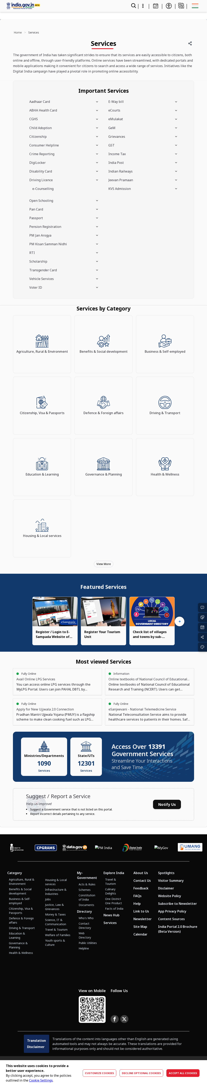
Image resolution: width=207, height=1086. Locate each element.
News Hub (111, 915)
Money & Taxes (55, 914)
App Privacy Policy (172, 911)
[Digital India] (132, 847)
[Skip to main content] (143, 6)
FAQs (137, 896)
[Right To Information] (17, 847)
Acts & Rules (87, 884)
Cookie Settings (41, 1080)
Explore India (114, 873)
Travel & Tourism (56, 929)
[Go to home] (60, 5)
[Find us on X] (124, 1019)
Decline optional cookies (141, 1073)
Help (137, 903)
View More (103, 564)
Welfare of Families (57, 935)
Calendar (140, 934)
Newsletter (142, 919)
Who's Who (86, 918)
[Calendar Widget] (156, 6)
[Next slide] (179, 621)
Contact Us (142, 880)
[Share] (190, 43)
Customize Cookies (99, 1073)
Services (110, 923)
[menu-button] (195, 6)
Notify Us (167, 804)
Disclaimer (166, 888)
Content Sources (171, 919)
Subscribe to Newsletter (177, 903)
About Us (140, 873)
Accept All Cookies (183, 1073)
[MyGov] (161, 847)
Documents (86, 905)
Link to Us (141, 911)
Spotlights (166, 873)
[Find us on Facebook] (115, 1019)
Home (18, 32)
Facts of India (114, 908)
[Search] (133, 6)
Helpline (84, 948)
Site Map (140, 926)
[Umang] (190, 847)
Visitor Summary (171, 880)
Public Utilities (88, 943)
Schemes (85, 890)
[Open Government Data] (75, 847)
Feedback (140, 888)
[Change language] (181, 6)
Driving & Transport (22, 928)
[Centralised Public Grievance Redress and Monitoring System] (46, 847)
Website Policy (169, 896)
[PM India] (103, 847)
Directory (84, 911)
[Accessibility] (169, 6)
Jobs (48, 899)
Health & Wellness (21, 953)
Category (14, 873)
